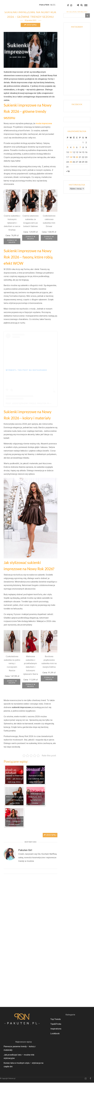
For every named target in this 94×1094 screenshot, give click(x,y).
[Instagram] (71, 5)
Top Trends (55, 1019)
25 (71, 162)
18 (71, 157)
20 (77, 157)
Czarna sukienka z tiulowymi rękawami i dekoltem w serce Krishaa (12, 223)
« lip (68, 171)
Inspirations (30, 842)
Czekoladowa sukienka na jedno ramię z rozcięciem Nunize (12, 663)
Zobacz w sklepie (12, 241)
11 (71, 152)
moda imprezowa (44, 123)
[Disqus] (30, 908)
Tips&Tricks (55, 1024)
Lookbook (54, 1033)
